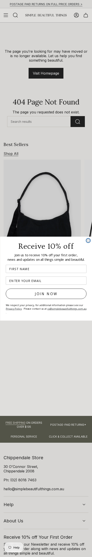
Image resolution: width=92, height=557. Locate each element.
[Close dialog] (88, 240)
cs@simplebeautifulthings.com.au (66, 308)
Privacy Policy (14, 308)
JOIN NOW (46, 293)
